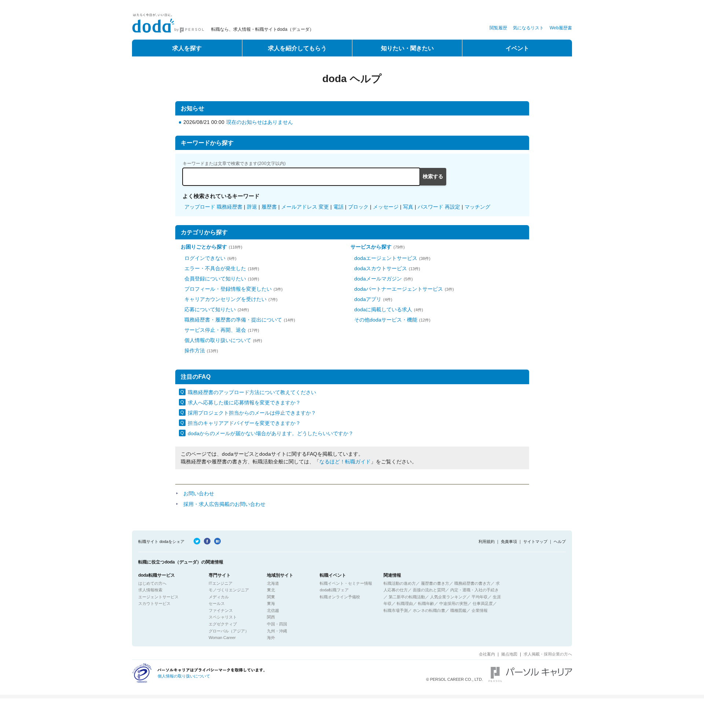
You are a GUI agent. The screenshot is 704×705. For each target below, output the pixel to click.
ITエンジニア (220, 583)
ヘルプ (560, 541)
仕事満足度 (483, 603)
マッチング (477, 207)
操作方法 (201, 350)
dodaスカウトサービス (387, 268)
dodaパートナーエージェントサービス (404, 289)
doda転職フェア (334, 590)
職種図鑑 (458, 610)
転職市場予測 (396, 610)
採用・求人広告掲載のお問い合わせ (224, 504)
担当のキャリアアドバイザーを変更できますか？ (244, 423)
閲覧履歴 (498, 27)
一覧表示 (515, 377)
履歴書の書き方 (435, 583)
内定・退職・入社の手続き (474, 590)
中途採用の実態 (453, 603)
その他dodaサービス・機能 (392, 320)
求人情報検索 (150, 590)
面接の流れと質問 (429, 590)
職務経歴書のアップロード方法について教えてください (252, 392)
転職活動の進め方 (400, 583)
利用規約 (486, 541)
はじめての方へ (152, 583)
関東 (271, 597)
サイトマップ (535, 541)
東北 (271, 590)
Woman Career (222, 637)
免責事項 (509, 541)
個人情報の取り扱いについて (223, 340)
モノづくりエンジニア (229, 590)
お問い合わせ (198, 493)
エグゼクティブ (223, 624)
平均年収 (480, 597)
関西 (271, 617)
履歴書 (269, 207)
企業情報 (480, 610)
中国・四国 (277, 624)
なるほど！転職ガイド (345, 462)
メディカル (219, 597)
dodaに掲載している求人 (388, 309)
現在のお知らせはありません (259, 122)
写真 (408, 207)
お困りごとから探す (211, 247)
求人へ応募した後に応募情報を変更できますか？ (244, 402)
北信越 (273, 610)
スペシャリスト (223, 617)
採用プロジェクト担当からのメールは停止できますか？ (252, 413)
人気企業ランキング (448, 597)
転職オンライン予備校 (340, 597)
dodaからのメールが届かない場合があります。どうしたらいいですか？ (270, 433)
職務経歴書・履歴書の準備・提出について (239, 320)
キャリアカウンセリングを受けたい (231, 299)
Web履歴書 (561, 27)
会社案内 (487, 654)
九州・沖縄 (277, 631)
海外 (271, 637)
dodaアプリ (373, 299)
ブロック (358, 207)
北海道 (273, 583)
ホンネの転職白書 (429, 610)
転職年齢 (426, 603)
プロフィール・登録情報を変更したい (233, 289)
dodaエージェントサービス (392, 258)
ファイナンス (221, 610)
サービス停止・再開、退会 (221, 330)
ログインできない (210, 258)
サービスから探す (378, 247)
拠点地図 (509, 654)
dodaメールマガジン (383, 279)
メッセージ (386, 207)
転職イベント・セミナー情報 (346, 583)
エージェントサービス (158, 597)
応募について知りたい (216, 309)
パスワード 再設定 (439, 207)
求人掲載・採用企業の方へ (548, 654)
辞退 (252, 207)
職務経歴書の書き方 (472, 583)
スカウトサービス (154, 603)
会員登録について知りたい (221, 279)
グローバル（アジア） (229, 631)
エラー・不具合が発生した (221, 268)
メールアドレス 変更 (305, 207)
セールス (217, 603)
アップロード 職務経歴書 (213, 207)
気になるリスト (528, 27)
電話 (338, 207)
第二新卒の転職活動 (407, 597)
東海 (271, 603)
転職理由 (405, 603)
